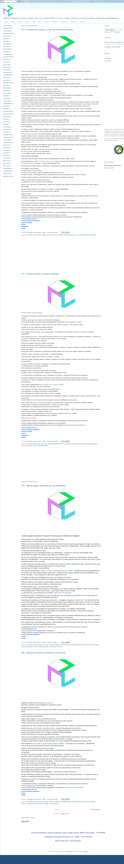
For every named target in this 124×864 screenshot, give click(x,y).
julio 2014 (5, 147)
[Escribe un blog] (63, 232)
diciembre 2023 (7, 72)
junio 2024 (6, 59)
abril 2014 (5, 155)
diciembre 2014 (7, 134)
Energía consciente (31, 418)
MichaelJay (69, 851)
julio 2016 (5, 119)
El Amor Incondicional (63, 593)
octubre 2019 (6, 93)
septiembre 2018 (7, 103)
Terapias (20, 21)
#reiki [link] (23, 228)
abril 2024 (5, 62)
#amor (35, 235)
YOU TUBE (107, 61)
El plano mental (25, 313)
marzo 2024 (6, 64)
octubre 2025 (6, 31)
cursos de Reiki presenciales (40, 445)
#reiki (38, 235)
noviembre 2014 (7, 137)
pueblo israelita (37, 136)
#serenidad (63, 644)
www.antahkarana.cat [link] (29, 219)
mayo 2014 (6, 153)
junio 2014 (6, 150)
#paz (38, 443)
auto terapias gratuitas (70, 235)
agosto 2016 (6, 116)
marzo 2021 (6, 80)
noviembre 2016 (7, 111)
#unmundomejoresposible (51, 443)
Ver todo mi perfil (108, 168)
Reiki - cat (82, 21)
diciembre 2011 (7, 168)
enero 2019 (6, 98)
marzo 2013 (6, 163)
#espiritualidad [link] (26, 222)
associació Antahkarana (77, 425)
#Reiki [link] (23, 437)
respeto (61, 743)
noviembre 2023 (7, 75)
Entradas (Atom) (65, 813)
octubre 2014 (6, 140)
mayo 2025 (6, 44)
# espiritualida (29, 235)
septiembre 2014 (7, 142)
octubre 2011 (6, 173)
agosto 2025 (6, 36)
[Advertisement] (61, 253)
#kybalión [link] (24, 226)
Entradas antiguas (95, 809)
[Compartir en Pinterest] (69, 232)
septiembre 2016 (7, 114)
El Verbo (82, 600)
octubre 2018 (6, 101)
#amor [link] (23, 224)
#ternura (69, 644)
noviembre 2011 (7, 171)
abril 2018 (5, 108)
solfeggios (48, 153)
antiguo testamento (31, 134)
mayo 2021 (6, 77)
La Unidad (69, 571)
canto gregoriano (28, 151)
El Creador (48, 571)
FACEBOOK (107, 58)
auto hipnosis (59, 235)
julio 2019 (5, 95)
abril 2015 (5, 124)
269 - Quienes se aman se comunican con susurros (43, 652)
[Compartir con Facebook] (67, 232)
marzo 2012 (6, 166)
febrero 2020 (6, 88)
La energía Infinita (59, 571)
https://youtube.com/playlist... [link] (30, 156)
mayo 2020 (6, 85)
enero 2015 (6, 132)
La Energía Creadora (27, 163)
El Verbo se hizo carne (45, 161)
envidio (39, 728)
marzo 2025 (6, 46)
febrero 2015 (6, 129)
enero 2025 (6, 51)
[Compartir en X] (65, 232)
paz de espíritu (38, 402)
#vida (59, 443)
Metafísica (24, 803)
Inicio (6, 21)
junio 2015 (6, 121)
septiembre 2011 (7, 176)
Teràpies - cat (64, 21)
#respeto (51, 644)
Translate (117, 32)
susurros (49, 703)
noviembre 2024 (7, 57)
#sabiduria (43, 235)
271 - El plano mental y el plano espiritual (40, 274)
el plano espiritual (37, 313)
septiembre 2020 (7, 82)
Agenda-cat (55, 21)
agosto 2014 (6, 145)
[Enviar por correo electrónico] (62, 232)
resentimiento (49, 728)
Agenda (13, 21)
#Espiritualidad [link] (26, 431)
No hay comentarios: (53, 232)
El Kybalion (93, 235)
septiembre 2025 (7, 33)
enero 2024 (6, 70)
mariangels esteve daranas (113, 165)
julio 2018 (5, 106)
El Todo (41, 571)
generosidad (47, 743)
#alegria (35, 644)
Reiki (34, 21)
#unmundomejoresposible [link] (30, 221)
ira (33, 728)
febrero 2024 (6, 67)
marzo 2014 (6, 158)
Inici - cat (46, 21)
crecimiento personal (26, 445)
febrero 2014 (6, 160)
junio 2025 (6, 41)
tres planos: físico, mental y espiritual (53, 384)
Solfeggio (45, 803)
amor (90, 644)
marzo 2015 (6, 127)
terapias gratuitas (53, 803)
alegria (55, 743)
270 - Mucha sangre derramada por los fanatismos (43, 485)
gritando (53, 719)
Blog (39, 21)
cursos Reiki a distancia (83, 235)
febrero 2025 (6, 49)
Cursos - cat (74, 21)
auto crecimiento (51, 235)
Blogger (86, 851)
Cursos (27, 21)
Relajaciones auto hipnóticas (35, 803)
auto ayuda (65, 443)
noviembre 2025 (7, 28)
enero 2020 (6, 90)
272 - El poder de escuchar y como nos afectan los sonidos (47, 29)
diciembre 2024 (7, 54)
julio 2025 (5, 38)
